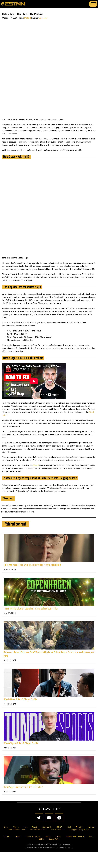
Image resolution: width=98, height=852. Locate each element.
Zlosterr (43, 17)
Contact (7, 836)
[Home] (13, 4)
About (18, 836)
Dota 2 (27, 17)
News (6, 827)
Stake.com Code (57, 830)
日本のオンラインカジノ (79, 830)
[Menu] (93, 4)
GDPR (91, 836)
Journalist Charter (33, 836)
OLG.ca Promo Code (38, 830)
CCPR (41, 839)
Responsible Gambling (75, 836)
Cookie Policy (54, 839)
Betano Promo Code (17, 830)
